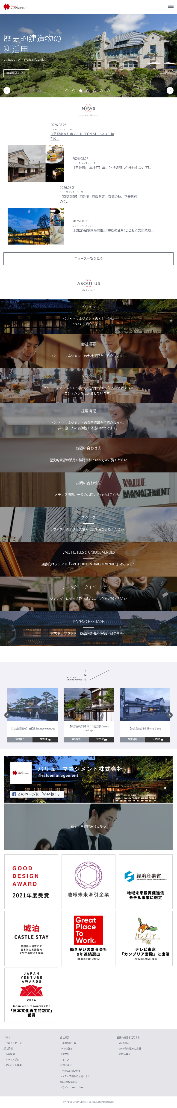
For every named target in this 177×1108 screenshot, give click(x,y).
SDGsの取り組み (68, 1082)
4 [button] (88, 91)
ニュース (64, 1060)
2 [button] (74, 91)
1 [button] (67, 91)
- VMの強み (67, 1049)
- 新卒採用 (9, 1054)
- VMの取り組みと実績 (129, 1049)
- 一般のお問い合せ (71, 1071)
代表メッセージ (161, 67)
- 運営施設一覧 (68, 1043)
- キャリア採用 (11, 1060)
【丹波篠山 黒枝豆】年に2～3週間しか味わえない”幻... (111, 168)
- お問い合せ (124, 1054)
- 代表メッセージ (13, 1043)
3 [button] (81, 91)
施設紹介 (20, 740)
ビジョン (8, 1038)
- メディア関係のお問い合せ (75, 1077)
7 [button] (109, 91)
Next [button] (170, 90)
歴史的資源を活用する (128, 1038)
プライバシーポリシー (71, 1088)
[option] (88, 55)
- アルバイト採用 (13, 1066)
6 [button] (102, 91)
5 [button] (95, 91)
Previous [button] (6, 90)
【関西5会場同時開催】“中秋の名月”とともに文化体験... (112, 230)
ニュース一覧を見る (88, 259)
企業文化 (64, 1054)
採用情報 (8, 1049)
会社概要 (64, 1038)
